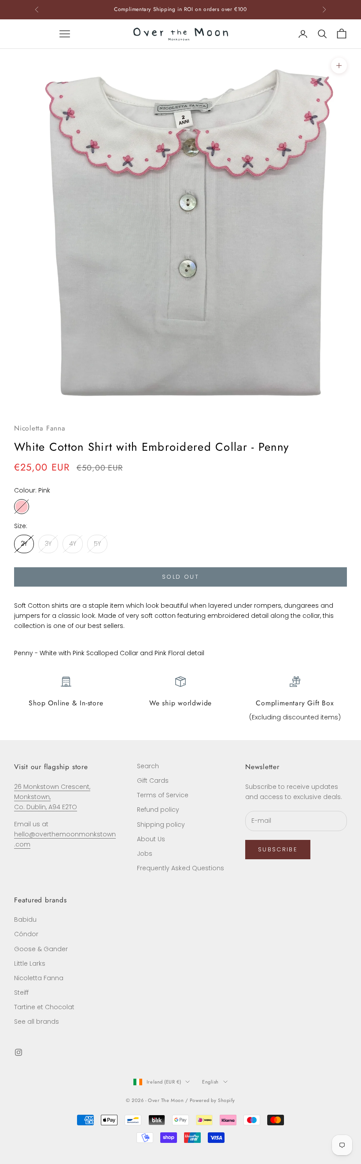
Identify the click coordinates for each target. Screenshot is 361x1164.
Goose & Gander (41, 949)
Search (148, 766)
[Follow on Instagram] (18, 1052)
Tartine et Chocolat (44, 1007)
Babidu (25, 919)
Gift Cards (153, 780)
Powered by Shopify (212, 1100)
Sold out (180, 577)
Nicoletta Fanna (40, 428)
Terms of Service (162, 795)
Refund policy (158, 809)
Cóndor (26, 934)
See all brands (36, 1021)
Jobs (144, 853)
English (210, 1081)
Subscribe (278, 849)
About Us (151, 839)
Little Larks (29, 963)
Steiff (21, 992)
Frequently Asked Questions (180, 868)
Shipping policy (161, 824)
